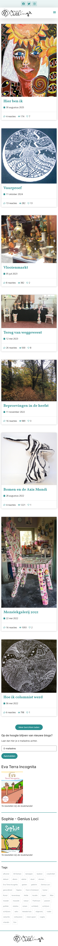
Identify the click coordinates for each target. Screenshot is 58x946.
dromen (41, 879)
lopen (44, 895)
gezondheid (7, 890)
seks (16, 911)
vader (49, 911)
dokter (23, 879)
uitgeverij (39, 911)
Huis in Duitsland (32, 890)
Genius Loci (45, 885)
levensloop (16, 895)
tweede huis (26, 911)
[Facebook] (23, 3)
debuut (5, 879)
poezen (47, 901)
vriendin (6, 922)
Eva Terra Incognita (10, 885)
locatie (34, 895)
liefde (26, 895)
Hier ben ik (13, 101)
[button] (54, 12)
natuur (26, 901)
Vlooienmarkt (16, 267)
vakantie (6, 917)
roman (25, 906)
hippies (19, 890)
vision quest (31, 917)
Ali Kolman (17, 874)
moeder (6, 901)
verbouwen (18, 917)
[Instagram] (34, 3)
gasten (24, 885)
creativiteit (51, 874)
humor (45, 890)
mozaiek (16, 901)
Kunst (5, 895)
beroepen (29, 874)
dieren (15, 879)
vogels (42, 917)
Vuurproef (13, 188)
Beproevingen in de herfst (26, 405)
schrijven (45, 906)
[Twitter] (29, 3)
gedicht (34, 885)
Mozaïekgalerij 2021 (21, 612)
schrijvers (6, 911)
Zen (14, 922)
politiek (6, 906)
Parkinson (36, 901)
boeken (39, 874)
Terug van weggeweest (23, 332)
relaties (15, 906)
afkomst (6, 874)
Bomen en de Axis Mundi (25, 489)
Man (51, 895)
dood (32, 879)
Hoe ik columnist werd (23, 697)
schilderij (34, 906)
